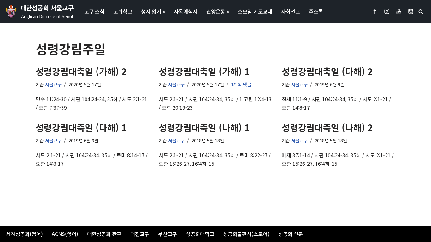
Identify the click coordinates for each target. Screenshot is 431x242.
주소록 (316, 11)
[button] (164, 11)
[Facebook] (374, 11)
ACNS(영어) (65, 234)
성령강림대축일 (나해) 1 (204, 127)
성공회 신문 (290, 234)
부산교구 (167, 234)
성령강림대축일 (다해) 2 (327, 71)
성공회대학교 (200, 234)
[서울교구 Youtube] (398, 11)
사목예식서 (186, 11)
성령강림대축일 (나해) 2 (327, 127)
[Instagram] (386, 11)
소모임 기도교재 (255, 11)
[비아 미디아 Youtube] (410, 11)
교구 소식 (94, 11)
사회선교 (290, 11)
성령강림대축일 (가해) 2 (81, 71)
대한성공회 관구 (104, 234)
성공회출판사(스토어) (246, 234)
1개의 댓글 (241, 84)
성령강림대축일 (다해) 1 (81, 127)
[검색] (420, 11)
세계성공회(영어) (24, 234)
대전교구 (139, 234)
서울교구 (53, 84)
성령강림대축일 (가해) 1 (204, 71)
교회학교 (122, 11)
